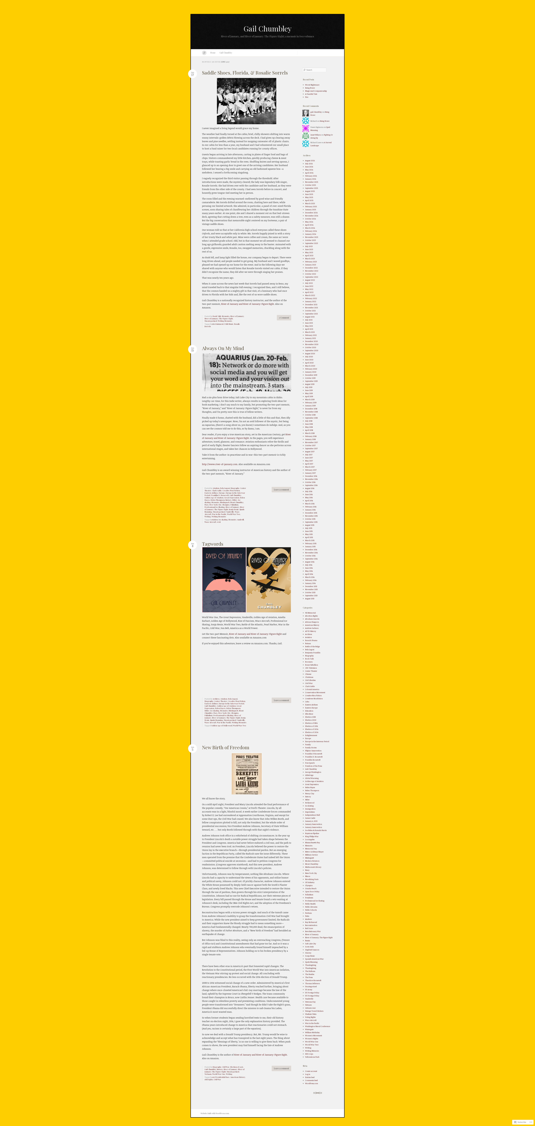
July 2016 (308, 491)
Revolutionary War (313, 931)
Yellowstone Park (312, 1057)
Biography (235, 488)
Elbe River (309, 714)
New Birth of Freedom (225, 747)
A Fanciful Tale (311, 94)
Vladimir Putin (310, 1014)
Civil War (225, 1067)
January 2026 (310, 179)
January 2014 (310, 583)
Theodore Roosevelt (313, 980)
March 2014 (309, 577)
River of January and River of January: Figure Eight (247, 303)
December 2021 (311, 304)
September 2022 (311, 277)
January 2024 (310, 234)
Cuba (307, 701)
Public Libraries (311, 907)
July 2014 (308, 565)
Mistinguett (224, 502)
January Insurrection (313, 824)
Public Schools (311, 910)
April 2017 (309, 464)
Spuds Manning (216, 720)
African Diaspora (312, 622)
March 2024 (310, 228)
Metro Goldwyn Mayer (314, 851)
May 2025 (309, 197)
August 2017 (309, 451)
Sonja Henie (234, 509)
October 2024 (310, 218)
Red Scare (309, 928)
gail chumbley (316, 112)
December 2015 (311, 513)
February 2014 (310, 580)
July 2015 (308, 528)
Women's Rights (311, 1038)
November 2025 (311, 182)
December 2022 (311, 267)
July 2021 (308, 320)
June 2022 (309, 286)
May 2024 (309, 222)
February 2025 (311, 206)
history (228, 500)
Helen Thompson (218, 500)
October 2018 (310, 415)
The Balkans (310, 971)
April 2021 (309, 329)
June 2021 (309, 323)
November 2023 (311, 237)
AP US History (310, 631)
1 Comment (284, 317)
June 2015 (309, 531)
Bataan (308, 643)
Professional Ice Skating (215, 507)
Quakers (308, 919)
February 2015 (311, 543)
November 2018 (311, 411)
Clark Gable (217, 490)
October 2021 (310, 310)
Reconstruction (311, 925)
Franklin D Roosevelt (313, 753)
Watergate (309, 1029)
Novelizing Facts (311, 879)
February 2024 (311, 231)
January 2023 (310, 264)
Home (213, 52)
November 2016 (311, 479)
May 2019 (309, 393)
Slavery (308, 953)
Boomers (309, 662)
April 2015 (309, 537)
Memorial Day (311, 848)
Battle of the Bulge (312, 646)
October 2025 (310, 185)
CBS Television (311, 668)
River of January (237, 316)
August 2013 (309, 598)
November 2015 (311, 516)
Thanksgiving (310, 965)
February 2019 (311, 402)
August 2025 (310, 191)
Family (308, 744)
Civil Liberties (310, 680)
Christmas (309, 677)
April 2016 (309, 500)
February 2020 (311, 369)
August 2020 (310, 353)
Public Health (310, 904)
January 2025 (310, 209)
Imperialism (310, 812)
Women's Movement (313, 1035)
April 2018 (309, 430)
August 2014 (309, 562)
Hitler (234, 500)
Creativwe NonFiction (314, 698)
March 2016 (309, 503)
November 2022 (311, 271)
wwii (219, 522)
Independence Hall (312, 815)
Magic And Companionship (316, 91)
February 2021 (311, 335)
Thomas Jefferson (312, 983)
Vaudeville (230, 512)
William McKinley (312, 1032)
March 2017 (310, 467)
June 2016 (309, 494)
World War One (218, 1074)
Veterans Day (310, 1002)
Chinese (308, 674)
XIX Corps (309, 1054)
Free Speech (310, 763)
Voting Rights (310, 1017)
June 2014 (309, 568)
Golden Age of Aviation (214, 497)
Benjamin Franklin (312, 652)
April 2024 (309, 225)
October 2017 (310, 445)
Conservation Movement (315, 692)
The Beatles (309, 974)
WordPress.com (311, 1083)
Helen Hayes (220, 708)
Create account (311, 1071)
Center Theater (220, 701)
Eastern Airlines (211, 493)
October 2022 (310, 274)
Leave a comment (281, 489)
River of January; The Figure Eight (219, 318)
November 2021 (311, 307)
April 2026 (309, 173)
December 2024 (311, 212)
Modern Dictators (312, 861)
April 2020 (309, 362)
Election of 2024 (311, 729)
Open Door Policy (312, 891)
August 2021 (309, 317)
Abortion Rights (311, 616)
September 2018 (311, 418)
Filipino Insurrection (313, 750)
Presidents (309, 897)
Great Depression (231, 497)
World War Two (233, 514)
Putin (307, 916)
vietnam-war (310, 1008)
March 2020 (310, 366)
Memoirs (225, 316)
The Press (309, 977)
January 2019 (310, 405)
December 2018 (311, 408)
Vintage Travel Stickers (314, 1011)
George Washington (313, 772)
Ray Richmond (311, 922)
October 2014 (310, 555)
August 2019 (309, 384)
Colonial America (312, 689)
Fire (306, 97)
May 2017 (309, 460)
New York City (215, 504)
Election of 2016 (236, 1067)
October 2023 (310, 240)
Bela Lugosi (225, 488)
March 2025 (310, 203)
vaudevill (240, 519)
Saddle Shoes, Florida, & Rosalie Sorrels (245, 72)
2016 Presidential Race (220, 1077)
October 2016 (310, 482)
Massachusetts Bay (312, 842)
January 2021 (310, 338)
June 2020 (309, 359)
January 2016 (310, 509)
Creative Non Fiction (231, 490)
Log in (307, 1074)
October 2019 (310, 378)
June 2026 (309, 166)
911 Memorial (310, 613)
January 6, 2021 (311, 821)
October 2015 (310, 519)
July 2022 (309, 283)
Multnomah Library (313, 867)
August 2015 (309, 525)
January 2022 (310, 301)
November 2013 (311, 589)
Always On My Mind (223, 348)
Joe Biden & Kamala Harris (316, 830)
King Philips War (311, 836)
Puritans (308, 913)
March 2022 (310, 295)
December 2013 (311, 586)
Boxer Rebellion (311, 665)
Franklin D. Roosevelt (220, 495)
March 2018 (309, 433)
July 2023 (309, 246)
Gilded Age (309, 775)
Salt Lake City (310, 943)
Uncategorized (211, 321)
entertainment (217, 324)
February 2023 (311, 261)
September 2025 (311, 188)
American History (237, 1077)
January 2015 (310, 546)
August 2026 (310, 160)
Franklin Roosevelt (312, 760)
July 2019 (308, 387)
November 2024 (311, 215)
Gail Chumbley (268, 28)
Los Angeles (309, 839)
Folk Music (228, 324)
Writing (208, 516)
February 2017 (311, 470)
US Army (308, 989)
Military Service (311, 855)
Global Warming (312, 778)
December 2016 (311, 476)
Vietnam (208, 1074)
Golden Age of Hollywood (221, 725)
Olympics (226, 504)
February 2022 (311, 298)
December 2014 (311, 549)
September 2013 (311, 595)
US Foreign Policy (312, 992)
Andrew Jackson (311, 628)
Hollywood (309, 802)
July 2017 (308, 454)
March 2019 (310, 399)
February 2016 (310, 506)
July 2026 (309, 163)
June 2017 (309, 457)
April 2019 (309, 396)
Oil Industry (309, 882)
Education (309, 711)
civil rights (209, 1079)
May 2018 (309, 427)
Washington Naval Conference (317, 1026)
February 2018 (310, 436)
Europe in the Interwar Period (231, 703)
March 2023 (310, 258)
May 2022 (309, 289)
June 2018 (309, 424)
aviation (214, 519)
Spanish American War (314, 959)
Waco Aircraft (210, 522)
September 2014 (311, 559)
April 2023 (309, 255)
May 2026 (309, 169)
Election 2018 (310, 717)
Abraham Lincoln (312, 619)
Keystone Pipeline (312, 833)
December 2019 (311, 375)
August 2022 (310, 280)
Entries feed (309, 1077)
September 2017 (311, 448)
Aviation (216, 488)
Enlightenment (311, 735)
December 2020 (311, 341)
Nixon (307, 876)
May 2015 (309, 534)
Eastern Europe (311, 707)
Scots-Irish (309, 946)
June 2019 (309, 390)
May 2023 (309, 252)
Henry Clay (309, 793)
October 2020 (310, 347)
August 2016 (309, 488)
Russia (307, 940)
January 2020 (310, 372)
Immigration (310, 809)
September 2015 (311, 522)
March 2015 (310, 540)
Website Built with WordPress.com (215, 1113)
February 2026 (311, 176)
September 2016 (311, 485)
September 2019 (311, 381)
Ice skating (223, 519)
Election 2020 (310, 720)
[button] (224, 580)
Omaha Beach (310, 888)
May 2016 (309, 497)
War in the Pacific (219, 514)
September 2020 (311, 350)
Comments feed (311, 1080)
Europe (222, 493)
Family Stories (311, 747)
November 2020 (311, 344)
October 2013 (310, 592)
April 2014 (309, 574)
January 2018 (310, 439)
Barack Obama (311, 640)
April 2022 (309, 292)
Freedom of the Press (313, 766)
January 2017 (310, 473)
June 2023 (309, 249)
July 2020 (309, 356)
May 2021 (309, 326)
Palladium (234, 504)
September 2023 (311, 243)
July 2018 (308, 421)
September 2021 (311, 313)
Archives (216, 699)
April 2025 (309, 200)
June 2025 (309, 194)
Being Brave (310, 88)
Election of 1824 (311, 723)
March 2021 (310, 332)
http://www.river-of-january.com (219, 464)
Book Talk (217, 316)
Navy (207, 504)
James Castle (310, 818)
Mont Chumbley (236, 502)
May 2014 (309, 571)
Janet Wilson (315, 135)
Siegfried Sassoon (312, 949)
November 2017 (311, 442)
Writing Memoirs (225, 321)
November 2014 (311, 552)
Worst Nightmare (312, 85)
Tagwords (212, 544)
